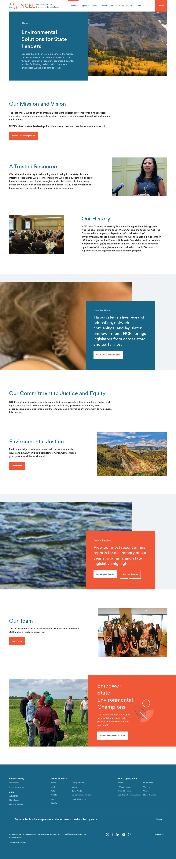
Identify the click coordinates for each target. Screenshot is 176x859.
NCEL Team (148, 783)
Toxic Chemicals (79, 799)
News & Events (125, 6)
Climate (53, 803)
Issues (94, 6)
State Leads (14, 800)
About (73, 6)
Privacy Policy (159, 834)
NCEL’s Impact (124, 787)
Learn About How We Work (108, 355)
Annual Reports (124, 791)
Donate (161, 6)
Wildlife (53, 795)
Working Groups (16, 804)
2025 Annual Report (105, 574)
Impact (84, 6)
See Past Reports (130, 574)
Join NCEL (13, 796)
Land (52, 787)
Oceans (75, 787)
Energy (53, 799)
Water (53, 791)
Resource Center (16, 787)
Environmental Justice (81, 795)
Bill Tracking (14, 783)
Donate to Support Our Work (112, 735)
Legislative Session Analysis (129, 795)
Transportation (78, 783)
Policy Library (108, 6)
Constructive (21, 842)
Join (139, 6)
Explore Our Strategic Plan (23, 135)
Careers (146, 787)
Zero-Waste (77, 791)
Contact (146, 791)
